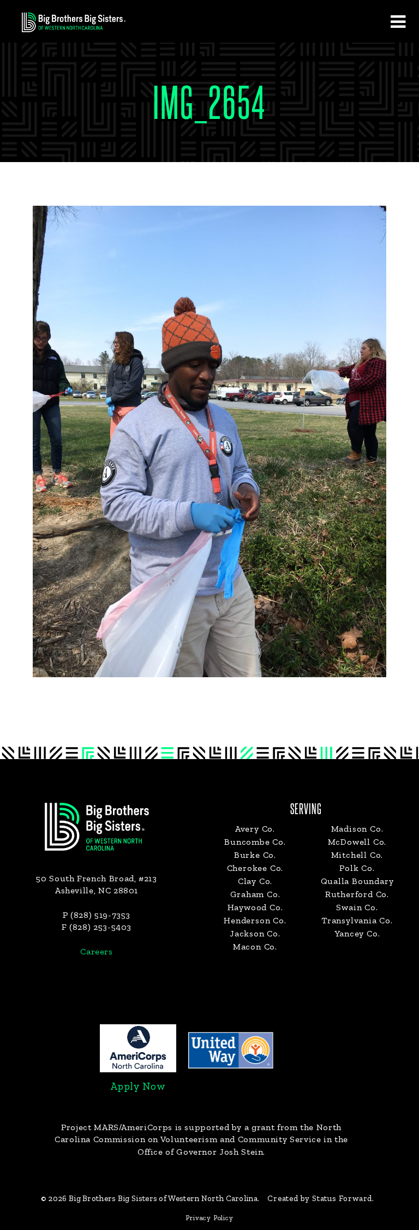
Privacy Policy (209, 1218)
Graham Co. (255, 894)
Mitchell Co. (357, 855)
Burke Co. (255, 855)
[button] (397, 21)
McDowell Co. (357, 842)
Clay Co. (255, 881)
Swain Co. (357, 907)
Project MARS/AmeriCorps (116, 1127)
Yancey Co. (357, 933)
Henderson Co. (255, 920)
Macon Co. (255, 946)
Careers (96, 951)
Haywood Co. (255, 907)
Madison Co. (357, 828)
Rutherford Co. (357, 894)
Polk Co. (356, 868)
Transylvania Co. (357, 920)
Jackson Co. (255, 933)
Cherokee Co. (255, 868)
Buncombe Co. (255, 842)
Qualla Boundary (357, 881)
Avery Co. (255, 828)
